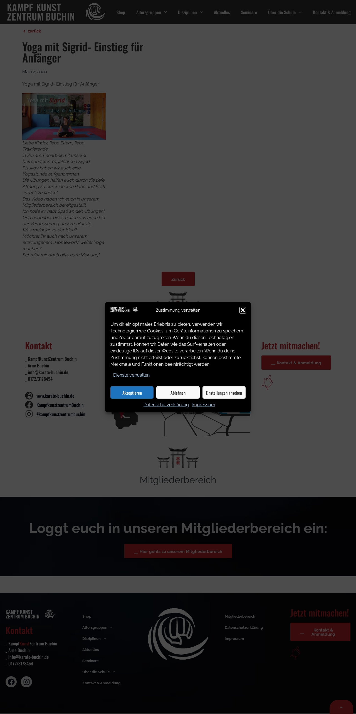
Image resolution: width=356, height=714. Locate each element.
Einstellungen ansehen (224, 392)
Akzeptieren (132, 392)
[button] (243, 310)
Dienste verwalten (131, 375)
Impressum (203, 404)
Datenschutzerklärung (166, 404)
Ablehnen (178, 392)
